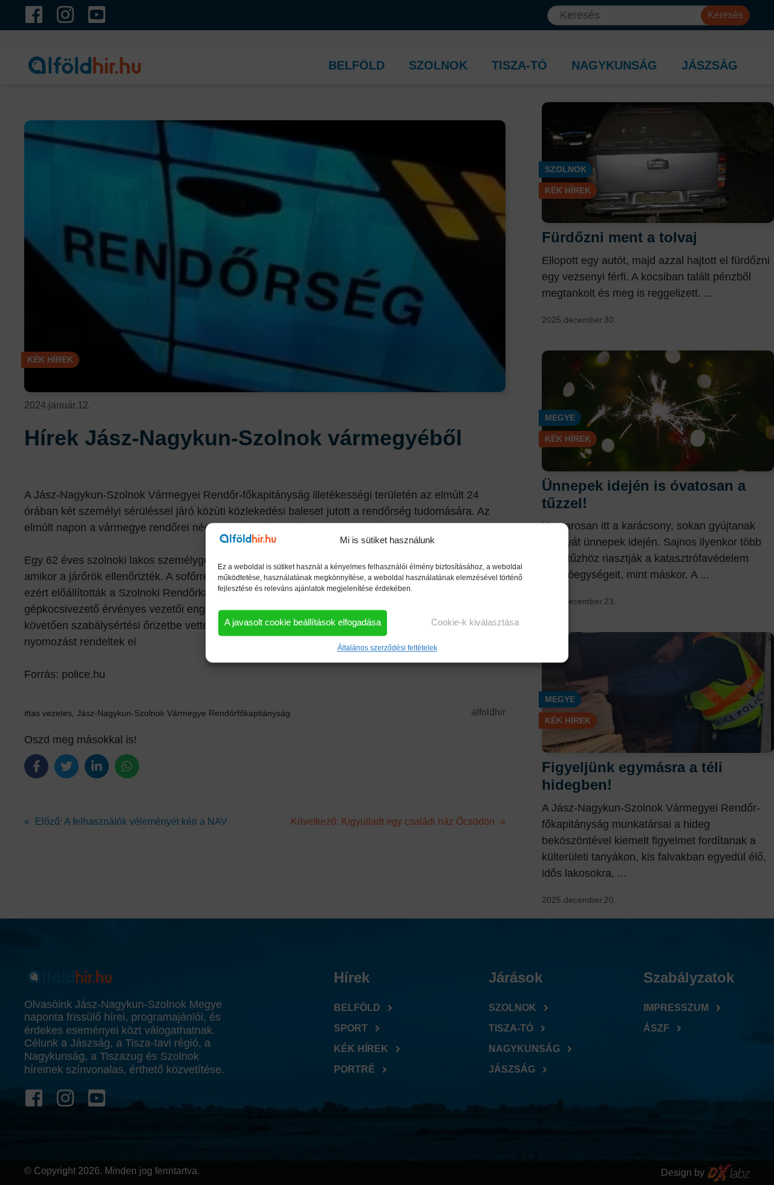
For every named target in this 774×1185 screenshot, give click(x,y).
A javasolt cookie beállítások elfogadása (302, 623)
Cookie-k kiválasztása (475, 623)
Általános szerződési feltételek (387, 648)
